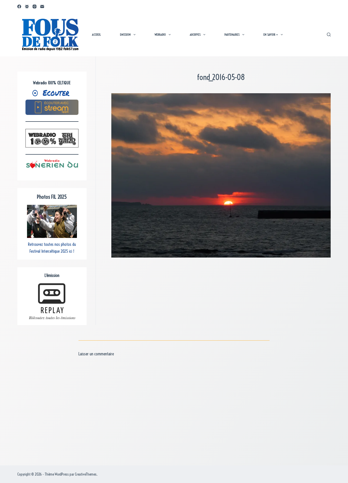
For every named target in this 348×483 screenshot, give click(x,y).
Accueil (96, 34)
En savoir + (270, 34)
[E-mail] (42, 6)
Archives (195, 34)
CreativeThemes (86, 474)
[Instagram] (34, 6)
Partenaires (231, 34)
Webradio (160, 34)
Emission (125, 34)
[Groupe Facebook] (27, 6)
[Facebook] (19, 6)
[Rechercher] (329, 34)
